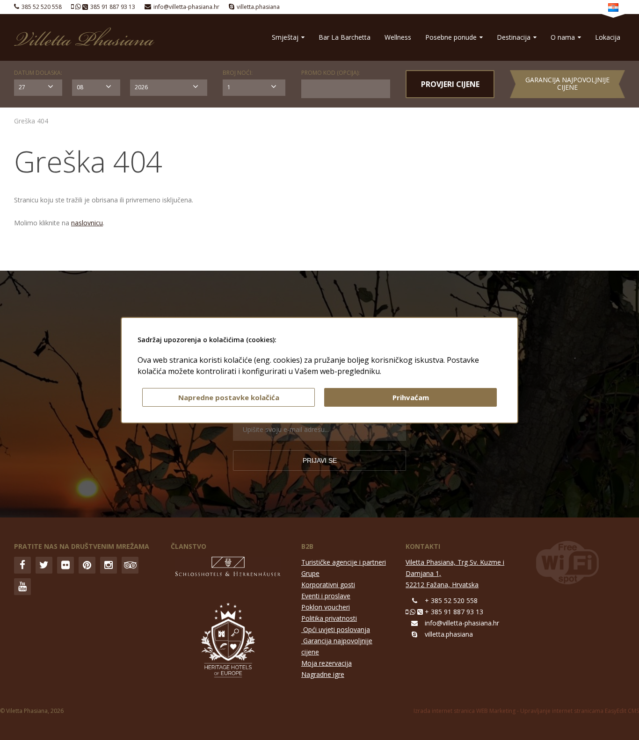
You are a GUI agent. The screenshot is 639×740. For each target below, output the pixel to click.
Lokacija (607, 37)
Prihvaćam (410, 397)
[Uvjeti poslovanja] (302, 640)
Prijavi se (320, 460)
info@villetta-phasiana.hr (186, 7)
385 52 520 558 (42, 7)
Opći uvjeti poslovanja (336, 629)
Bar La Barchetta (344, 37)
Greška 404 (31, 120)
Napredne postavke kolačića (228, 397)
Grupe (310, 573)
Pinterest (87, 565)
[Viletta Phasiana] (84, 37)
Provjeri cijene (450, 84)
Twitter (44, 565)
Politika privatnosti (329, 618)
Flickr (65, 565)
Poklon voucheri (325, 607)
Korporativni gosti (328, 584)
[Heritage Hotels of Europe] (228, 641)
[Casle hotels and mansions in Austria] (228, 568)
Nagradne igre (322, 674)
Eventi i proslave (325, 595)
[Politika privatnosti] (302, 629)
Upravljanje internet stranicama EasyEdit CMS (579, 711)
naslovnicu (87, 222)
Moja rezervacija (326, 663)
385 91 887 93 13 (112, 7)
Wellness (398, 37)
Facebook (22, 565)
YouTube (22, 586)
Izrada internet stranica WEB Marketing (465, 711)
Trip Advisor (130, 565)
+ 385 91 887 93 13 (454, 611)
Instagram (108, 565)
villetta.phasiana (258, 7)
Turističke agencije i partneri (343, 562)
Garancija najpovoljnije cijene (567, 83)
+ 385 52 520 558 (451, 600)
